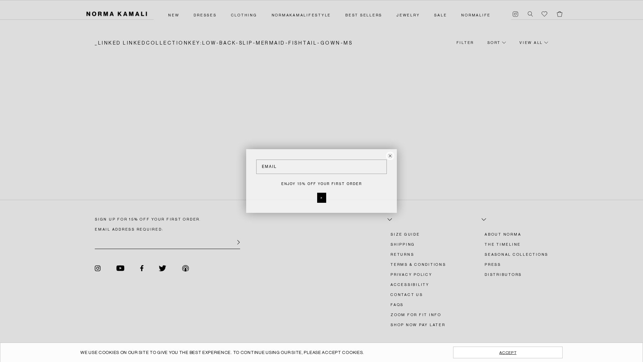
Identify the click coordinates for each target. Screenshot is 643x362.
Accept (507, 352)
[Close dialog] (390, 156)
